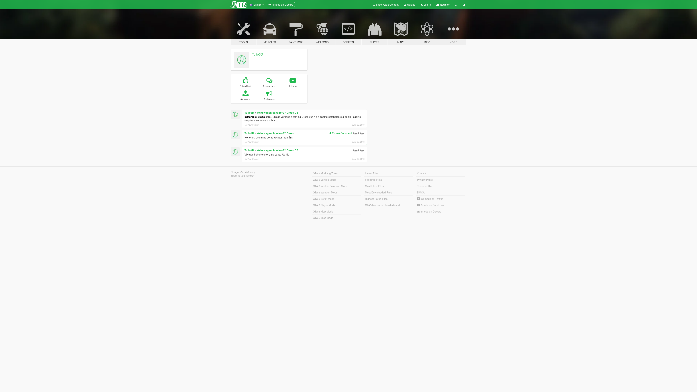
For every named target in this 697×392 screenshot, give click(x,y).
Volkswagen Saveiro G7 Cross (275, 133)
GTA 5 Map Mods (323, 211)
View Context (253, 124)
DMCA (421, 192)
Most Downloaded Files (378, 192)
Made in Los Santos (242, 175)
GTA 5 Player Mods (324, 205)
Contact (421, 173)
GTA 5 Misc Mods (323, 218)
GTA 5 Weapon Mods (325, 192)
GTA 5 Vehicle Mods (324, 179)
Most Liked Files (374, 186)
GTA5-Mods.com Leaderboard (382, 205)
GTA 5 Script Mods (323, 199)
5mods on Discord (430, 211)
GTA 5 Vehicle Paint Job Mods (330, 186)
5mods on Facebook (432, 205)
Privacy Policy (425, 179)
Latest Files (371, 173)
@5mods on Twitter (431, 199)
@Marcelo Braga (254, 117)
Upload (410, 4)
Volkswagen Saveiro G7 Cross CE (277, 112)
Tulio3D (257, 54)
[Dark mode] (456, 4)
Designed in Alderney (243, 172)
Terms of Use (425, 186)
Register (444, 4)
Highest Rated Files (376, 199)
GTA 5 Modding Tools (325, 173)
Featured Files (373, 179)
